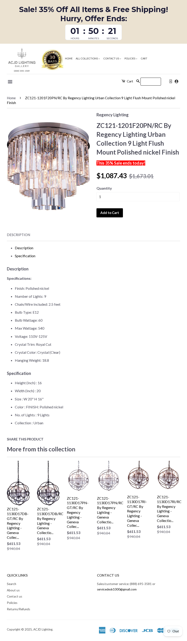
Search (11, 584)
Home (69, 58)
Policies (130, 58)
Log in (170, 81)
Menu (10, 82)
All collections (87, 58)
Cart (144, 58)
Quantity (104, 188)
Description (18, 235)
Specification (25, 256)
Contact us (111, 58)
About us (13, 590)
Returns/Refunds (18, 609)
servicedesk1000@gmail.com (117, 589)
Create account (176, 81)
